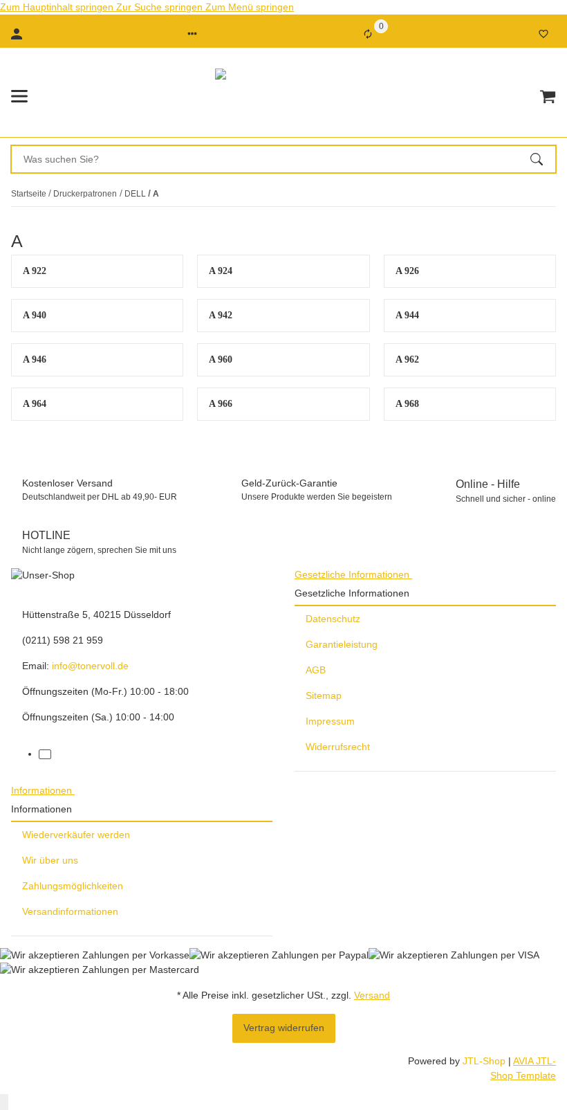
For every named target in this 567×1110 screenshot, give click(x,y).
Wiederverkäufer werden (76, 834)
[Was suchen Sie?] (542, 159)
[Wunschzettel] (543, 34)
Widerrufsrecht (338, 746)
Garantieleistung (342, 644)
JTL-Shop (485, 1060)
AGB (316, 669)
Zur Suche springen (160, 6)
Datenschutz (333, 618)
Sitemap (324, 695)
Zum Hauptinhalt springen (58, 6)
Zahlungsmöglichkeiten (72, 885)
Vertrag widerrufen (283, 1027)
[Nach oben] (4, 1102)
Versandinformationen (70, 911)
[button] (192, 33)
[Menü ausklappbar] (19, 96)
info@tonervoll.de (90, 665)
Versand (372, 995)
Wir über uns (50, 860)
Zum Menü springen (249, 6)
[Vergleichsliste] (367, 34)
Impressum (330, 721)
